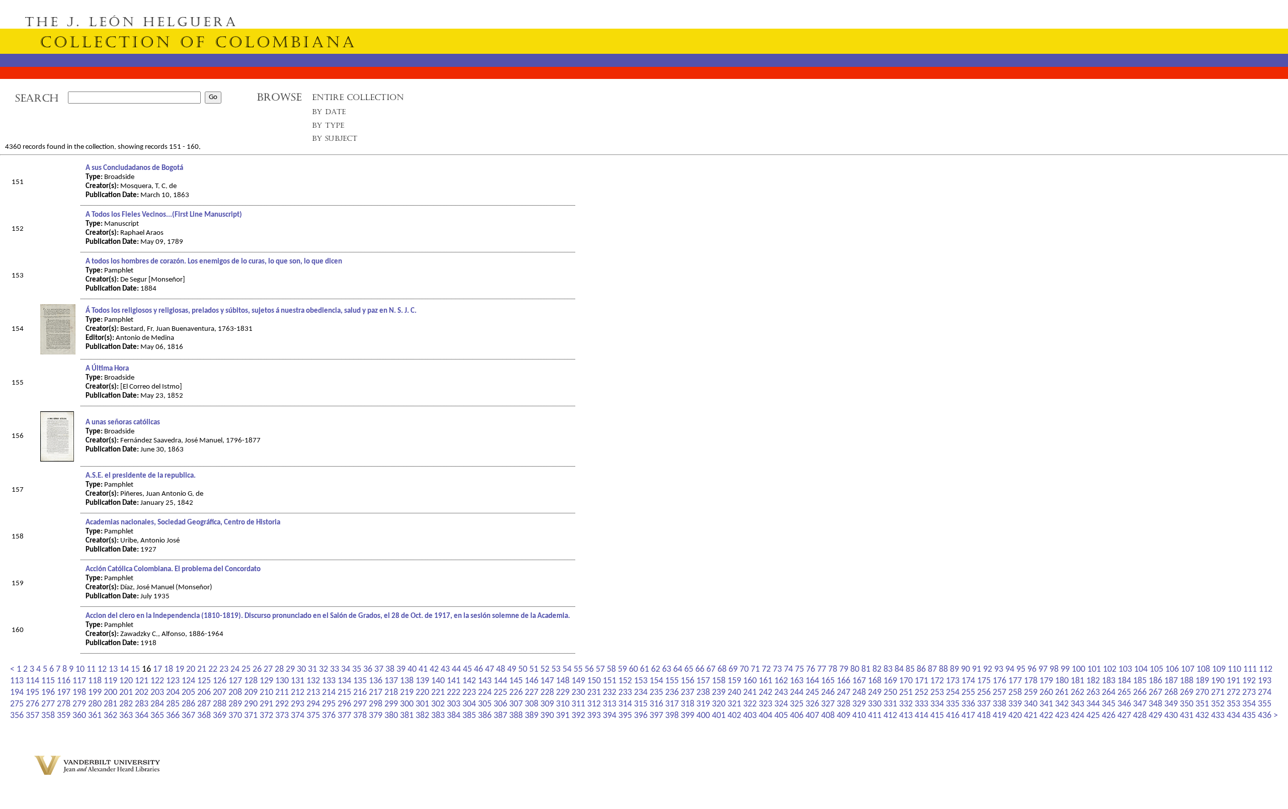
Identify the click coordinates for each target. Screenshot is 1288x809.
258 (1015, 692)
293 (297, 704)
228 (547, 692)
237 (687, 692)
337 (984, 704)
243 (781, 692)
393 (594, 716)
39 (401, 669)
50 (522, 669)
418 (984, 716)
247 (843, 692)
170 (906, 681)
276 (32, 704)
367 (188, 716)
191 (1233, 681)
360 (79, 716)
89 (954, 669)
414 (921, 716)
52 (544, 669)
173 (952, 681)
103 (1125, 669)
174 (968, 681)
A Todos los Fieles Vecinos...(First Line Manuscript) (164, 215)
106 (1172, 669)
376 (329, 716)
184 (1124, 681)
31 (312, 669)
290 (251, 704)
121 (141, 681)
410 (859, 716)
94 (1009, 669)
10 (80, 669)
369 (219, 716)
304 (469, 704)
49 (511, 669)
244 (796, 692)
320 (719, 704)
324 (781, 704)
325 (796, 704)
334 (937, 704)
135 (360, 681)
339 (1015, 704)
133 (329, 681)
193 (1264, 681)
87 (932, 669)
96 (1031, 669)
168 (874, 681)
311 (578, 704)
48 (500, 669)
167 (859, 681)
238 (703, 692)
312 (594, 704)
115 (48, 681)
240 (734, 692)
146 (531, 681)
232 (609, 692)
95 (1020, 669)
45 (467, 669)
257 (999, 692)
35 (356, 669)
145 (516, 681)
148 (563, 681)
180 (1062, 681)
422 (1046, 716)
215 (344, 692)
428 (1140, 716)
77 (821, 669)
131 (297, 681)
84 (899, 669)
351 (1202, 704)
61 (644, 669)
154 (656, 681)
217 (375, 692)
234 (641, 692)
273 (1249, 692)
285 (173, 704)
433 (1218, 716)
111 (1250, 669)
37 (378, 669)
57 (600, 669)
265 (1124, 692)
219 (407, 692)
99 (1065, 669)
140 (438, 681)
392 (578, 716)
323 (765, 704)
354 (1249, 704)
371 (251, 716)
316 (656, 704)
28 (279, 669)
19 (179, 669)
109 (1219, 669)
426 (1108, 716)
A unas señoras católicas (123, 422)
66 (699, 669)
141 (453, 681)
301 (422, 704)
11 (91, 669)
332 (906, 704)
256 (984, 692)
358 (48, 716)
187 (1171, 681)
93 (998, 669)
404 (765, 716)
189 (1202, 681)
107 (1187, 669)
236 (672, 692)
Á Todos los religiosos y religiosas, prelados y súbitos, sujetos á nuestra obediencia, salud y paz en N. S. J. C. (251, 311)
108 (1203, 669)
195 (32, 692)
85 (910, 669)
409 (843, 716)
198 (79, 692)
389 (531, 716)
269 (1186, 692)
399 (687, 716)
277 (48, 704)
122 (157, 681)
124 (188, 681)
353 (1233, 704)
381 (407, 716)
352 (1218, 704)
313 (609, 704)
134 (344, 681)
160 (750, 681)
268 (1171, 692)
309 (547, 704)
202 (141, 692)
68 (722, 669)
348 (1155, 704)
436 (1264, 716)
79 (843, 669)
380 (391, 716)
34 (345, 669)
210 (266, 692)
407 (812, 716)
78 (832, 669)
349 (1171, 704)
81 (865, 669)
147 (547, 681)
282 (126, 704)
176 (999, 681)
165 (828, 681)
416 (952, 716)
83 (888, 669)
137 (391, 681)
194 (17, 692)
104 (1141, 669)
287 (204, 704)
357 (32, 716)
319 (703, 704)
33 (334, 669)
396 (641, 716)
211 (282, 692)
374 (297, 716)
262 (1077, 692)
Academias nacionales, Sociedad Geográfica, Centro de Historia (183, 522)
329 (859, 704)
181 (1077, 681)
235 (656, 692)
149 (578, 681)
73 (777, 669)
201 (126, 692)
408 (828, 716)
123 (173, 681)
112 (1265, 669)
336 (968, 704)
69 (733, 669)
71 (755, 669)
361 (95, 716)
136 (375, 681)
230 (578, 692)
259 (1030, 692)
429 (1155, 716)
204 (173, 692)
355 (1264, 704)
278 (63, 704)
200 (110, 692)
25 (246, 669)
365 (157, 716)
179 (1046, 681)
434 (1233, 716)
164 (812, 681)
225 (500, 692)
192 (1249, 681)
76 (810, 669)
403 (750, 716)
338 (999, 704)
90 (965, 669)
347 (1140, 704)
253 (937, 692)
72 (766, 669)
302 (438, 704)
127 (235, 681)
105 (1156, 669)
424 (1077, 716)
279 (79, 704)
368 (204, 716)
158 (719, 681)
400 (703, 716)
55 (578, 669)
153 (641, 681)
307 (516, 704)
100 (1078, 669)
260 (1046, 692)
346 (1124, 704)
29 (290, 669)
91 (976, 669)
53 (555, 669)
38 (389, 669)
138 (407, 681)
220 (422, 692)
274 (1264, 692)
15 (135, 669)
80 (854, 669)
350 (1186, 704)
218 (391, 692)
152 (625, 681)
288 (219, 704)
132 (313, 681)
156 (687, 681)
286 (188, 704)
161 (765, 681)
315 (641, 704)
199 (95, 692)
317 (672, 704)
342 (1062, 704)
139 (422, 681)
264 (1108, 692)
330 (874, 704)
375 (313, 716)
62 (655, 669)
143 (485, 681)
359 (63, 716)
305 (485, 704)
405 (781, 716)
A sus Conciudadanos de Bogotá (134, 168)
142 (469, 681)
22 (212, 669)
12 (102, 669)
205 (188, 692)
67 (710, 669)
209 (251, 692)
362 (110, 716)
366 (173, 716)
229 (563, 692)
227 (531, 692)
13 (113, 669)
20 (190, 669)
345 (1108, 704)
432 (1202, 716)
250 (890, 692)
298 (375, 704)
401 (719, 716)
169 (890, 681)
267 (1155, 692)
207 (219, 692)
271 (1218, 692)
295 (329, 704)
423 (1062, 716)
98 (1054, 669)
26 (257, 669)
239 (719, 692)
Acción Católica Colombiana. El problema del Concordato (173, 569)
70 (744, 669)
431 (1186, 716)
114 (32, 681)
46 (478, 669)
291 (266, 704)
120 (126, 681)
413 (906, 716)
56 (589, 669)
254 (952, 692)
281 (110, 704)
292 (282, 704)
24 (234, 669)
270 (1202, 692)
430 (1171, 716)
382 (422, 716)
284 (157, 704)
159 (734, 681)
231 (594, 692)
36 (367, 669)
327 (828, 704)
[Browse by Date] (332, 114)
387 (500, 716)
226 (516, 692)
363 (126, 716)
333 (921, 704)
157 (703, 681)
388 (516, 716)
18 (168, 669)
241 (750, 692)
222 (453, 692)
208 (235, 692)
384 (453, 716)
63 (666, 669)
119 (110, 681)
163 (796, 681)
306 (500, 704)
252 (921, 692)
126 (219, 681)
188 (1186, 681)
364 (141, 716)
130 (282, 681)
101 (1094, 669)
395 (625, 716)
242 (765, 692)
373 (282, 716)
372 (266, 716)
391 (563, 716)
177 (1015, 681)
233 (625, 692)
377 (344, 716)
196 (48, 692)
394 (609, 716)
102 (1109, 669)
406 (796, 716)
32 (323, 669)
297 (360, 704)
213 (313, 692)
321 (734, 704)
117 (79, 681)
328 (843, 704)
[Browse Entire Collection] (358, 100)
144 (500, 681)
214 (329, 692)
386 (485, 716)
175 (984, 681)
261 (1062, 692)
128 (251, 681)
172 (937, 681)
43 (445, 669)
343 (1077, 704)
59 (622, 669)
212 (297, 692)
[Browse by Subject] (335, 140)
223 (469, 692)
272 (1233, 692)
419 (999, 716)
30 (301, 669)
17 (157, 669)
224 (485, 692)
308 (531, 704)
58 (611, 669)
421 (1030, 716)
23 (223, 669)
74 (788, 669)
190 (1218, 681)
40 (412, 669)
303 (453, 704)
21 (201, 669)
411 (874, 716)
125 (204, 681)
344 (1093, 704)
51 (533, 669)
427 (1124, 716)
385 (469, 716)
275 (17, 704)
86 (921, 669)
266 (1140, 692)
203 (157, 692)
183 (1108, 681)
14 (124, 669)
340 (1030, 704)
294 (313, 704)
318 (687, 704)
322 (750, 704)
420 (1015, 716)
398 (672, 716)
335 (952, 704)
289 (235, 704)
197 (63, 692)
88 (943, 669)
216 (360, 692)
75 (799, 669)
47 (489, 669)
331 (890, 704)
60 (633, 669)
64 (677, 669)
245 (812, 692)
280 (95, 704)
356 (17, 716)
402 (734, 716)
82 (876, 669)
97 (1043, 669)
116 (63, 681)
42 (434, 669)
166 (843, 681)
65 (688, 669)
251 (906, 692)
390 (547, 716)
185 (1140, 681)
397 (656, 716)
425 (1093, 716)
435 (1249, 716)
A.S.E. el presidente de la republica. (141, 476)
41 (423, 669)
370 (235, 716)
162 (781, 681)
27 (268, 669)
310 (563, 704)
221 (438, 692)
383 (438, 716)
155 (672, 681)
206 (204, 692)
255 (968, 692)
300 (407, 704)
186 (1155, 681)
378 (360, 716)
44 (456, 669)
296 (344, 704)
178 (1030, 681)
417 (968, 716)
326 (812, 704)
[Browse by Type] (328, 127)
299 (391, 704)
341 (1046, 704)
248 (859, 692)
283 (141, 704)
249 (874, 692)
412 (890, 716)
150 (594, 681)
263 (1093, 692)
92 (987, 669)
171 (921, 681)
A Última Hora (107, 369)
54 (567, 669)
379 (375, 716)
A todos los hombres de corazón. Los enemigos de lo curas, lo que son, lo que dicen (214, 261)
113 (17, 681)
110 (1234, 669)
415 (937, 716)
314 (625, 704)
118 (95, 681)
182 (1093, 681)
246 (828, 692)
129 (266, 681)
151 (609, 681)
